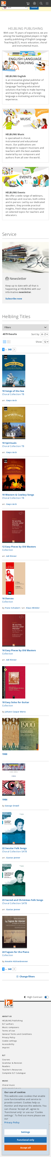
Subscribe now (13, 298)
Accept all (25, 1147)
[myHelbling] (34, 3)
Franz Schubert (12, 608)
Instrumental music (11, 1088)
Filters (7, 327)
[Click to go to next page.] (14, 349)
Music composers (10, 1027)
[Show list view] (9, 342)
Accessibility (8, 1044)
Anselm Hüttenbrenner (16, 961)
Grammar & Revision (12, 1063)
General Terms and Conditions (17, 1034)
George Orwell (12, 805)
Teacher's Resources (12, 1069)
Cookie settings (9, 1041)
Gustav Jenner (13, 857)
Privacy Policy (12, 1122)
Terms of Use (8, 1030)
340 (10, 349)
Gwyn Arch (11, 400)
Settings (25, 1132)
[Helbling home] (8, 1003)
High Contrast (34, 997)
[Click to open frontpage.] (3, 3)
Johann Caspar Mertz (15, 711)
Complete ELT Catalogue (14, 1073)
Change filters (27, 976)
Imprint (5, 1047)
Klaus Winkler (33, 608)
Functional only (25, 1139)
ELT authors (8, 1024)
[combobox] (15, 7)
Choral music (8, 1085)
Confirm (34, 7)
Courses (6, 1059)
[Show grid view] (4, 342)
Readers (6, 1066)
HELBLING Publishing (12, 1020)
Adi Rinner (11, 556)
